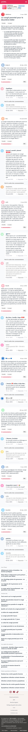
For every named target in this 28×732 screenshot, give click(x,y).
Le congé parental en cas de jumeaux (12, 626)
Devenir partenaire (14, 697)
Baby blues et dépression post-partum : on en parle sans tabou (13, 575)
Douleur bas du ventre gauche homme (13, 684)
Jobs (14, 699)
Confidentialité (14, 710)
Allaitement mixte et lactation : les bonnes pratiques (11, 570)
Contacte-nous (14, 713)
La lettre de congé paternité (9, 612)
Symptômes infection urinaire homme (13, 677)
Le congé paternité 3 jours (9, 616)
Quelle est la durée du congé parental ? (13, 609)
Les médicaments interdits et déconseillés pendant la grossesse (11, 652)
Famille (3, 23)
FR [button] (26, 2)
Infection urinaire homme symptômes (12, 681)
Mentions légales (14, 702)
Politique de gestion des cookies (14, 705)
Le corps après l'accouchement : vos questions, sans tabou (12, 589)
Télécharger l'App (21, 6)
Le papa (10, 23)
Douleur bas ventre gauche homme (12, 674)
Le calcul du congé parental (9, 622)
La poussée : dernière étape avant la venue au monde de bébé (12, 648)
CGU (14, 707)
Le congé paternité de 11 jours (10, 619)
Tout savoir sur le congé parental (11, 596)
